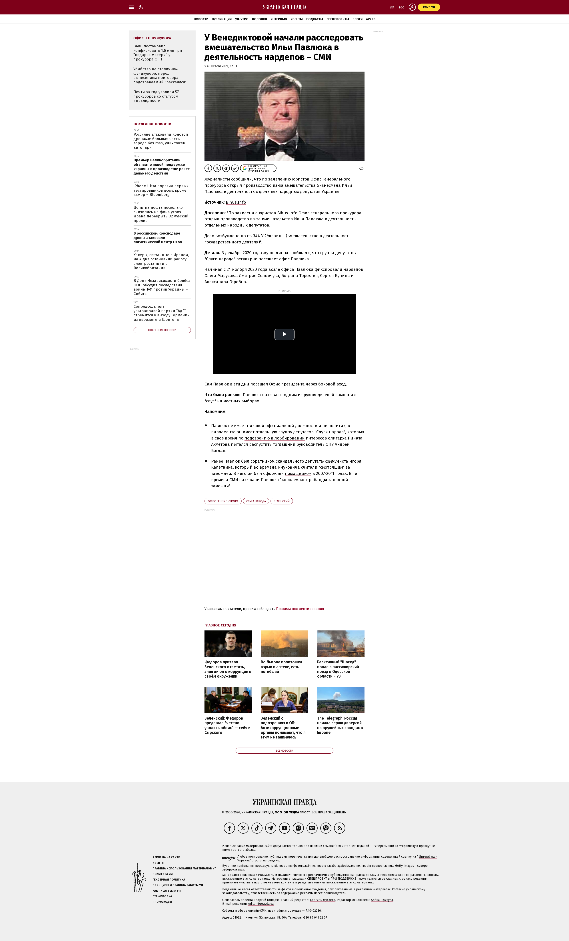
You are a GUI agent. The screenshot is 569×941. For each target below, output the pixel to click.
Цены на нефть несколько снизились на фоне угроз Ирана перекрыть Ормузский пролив (161, 214)
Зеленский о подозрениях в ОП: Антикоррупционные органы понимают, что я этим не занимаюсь (283, 728)
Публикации (222, 19)
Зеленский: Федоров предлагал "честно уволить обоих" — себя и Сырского (227, 725)
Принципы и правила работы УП (177, 885)
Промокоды (162, 901)
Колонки (259, 19)
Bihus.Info (236, 202)
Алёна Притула (382, 900)
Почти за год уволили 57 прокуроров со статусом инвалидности (156, 96)
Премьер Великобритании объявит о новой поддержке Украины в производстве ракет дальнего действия (162, 167)
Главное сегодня (220, 625)
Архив (370, 19)
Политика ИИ (162, 874)
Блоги (358, 19)
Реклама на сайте (166, 857)
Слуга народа (256, 501)
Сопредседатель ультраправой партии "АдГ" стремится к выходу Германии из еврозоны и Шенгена (162, 313)
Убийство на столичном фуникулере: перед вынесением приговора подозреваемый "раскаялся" (159, 75)
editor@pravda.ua (261, 904)
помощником (298, 473)
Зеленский (282, 501)
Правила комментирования (300, 609)
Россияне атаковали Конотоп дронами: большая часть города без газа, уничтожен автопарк (161, 141)
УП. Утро (241, 19)
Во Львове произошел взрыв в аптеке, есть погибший (281, 667)
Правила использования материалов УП (184, 868)
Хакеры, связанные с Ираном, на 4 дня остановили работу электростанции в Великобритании (161, 261)
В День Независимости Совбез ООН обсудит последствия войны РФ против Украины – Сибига (162, 287)
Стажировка (162, 896)
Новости (201, 19)
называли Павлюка (259, 479)
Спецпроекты (338, 19)
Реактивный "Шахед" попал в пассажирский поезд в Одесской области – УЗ (338, 669)
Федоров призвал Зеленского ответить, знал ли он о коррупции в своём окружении (227, 669)
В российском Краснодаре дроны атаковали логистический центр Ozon (158, 237)
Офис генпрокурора (223, 501)
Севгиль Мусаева (322, 900)
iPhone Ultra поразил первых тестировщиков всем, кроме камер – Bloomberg (161, 190)
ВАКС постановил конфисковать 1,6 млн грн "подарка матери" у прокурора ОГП (157, 53)
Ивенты (297, 19)
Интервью (278, 19)
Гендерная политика (168, 879)
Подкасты (314, 19)
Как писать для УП (166, 890)
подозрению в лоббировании (274, 438)
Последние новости (152, 124)
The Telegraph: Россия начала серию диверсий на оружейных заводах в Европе (340, 725)
